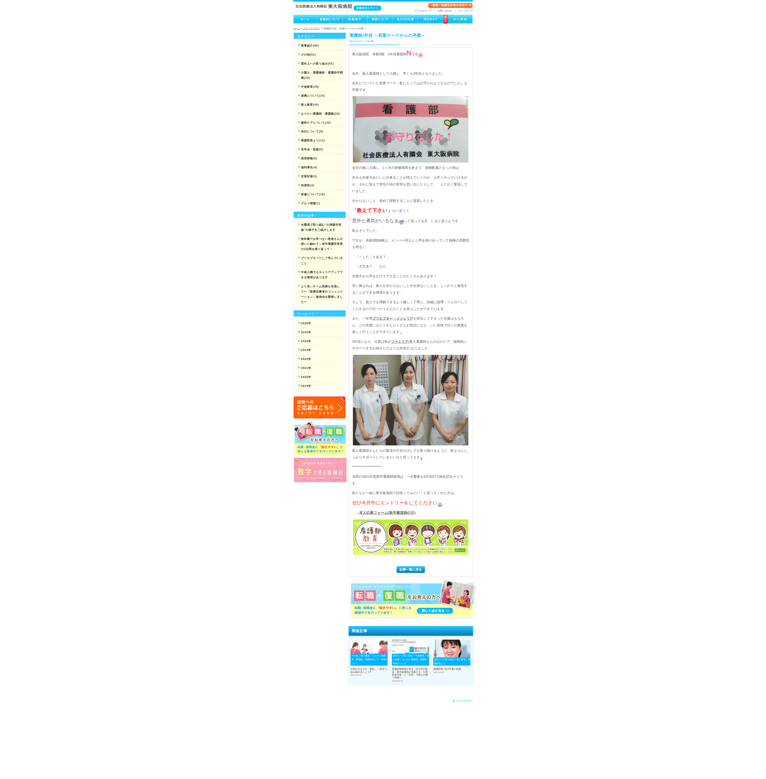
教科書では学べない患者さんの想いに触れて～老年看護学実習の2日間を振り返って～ (322, 244)
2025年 (306, 332)
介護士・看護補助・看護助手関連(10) (322, 75)
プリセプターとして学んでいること (322, 260)
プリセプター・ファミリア (392, 318)
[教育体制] (380, 22)
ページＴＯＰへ (464, 701)
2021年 (306, 368)
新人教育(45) (310, 104)
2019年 (306, 386)
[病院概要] (329, 22)
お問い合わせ (445, 10)
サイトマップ (465, 10)
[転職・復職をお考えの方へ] (450, 7)
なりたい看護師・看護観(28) (320, 113)
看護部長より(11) (313, 140)
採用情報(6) (309, 158)
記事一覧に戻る (411, 569)
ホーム (296, 28)
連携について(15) (313, 95)
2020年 (306, 377)
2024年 (306, 341)
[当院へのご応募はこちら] (320, 416)
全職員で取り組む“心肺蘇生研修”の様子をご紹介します (321, 227)
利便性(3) (307, 185)
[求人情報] (430, 22)
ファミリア (399, 342)
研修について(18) (313, 194)
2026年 (306, 323)
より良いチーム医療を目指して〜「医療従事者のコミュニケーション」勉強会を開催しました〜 (322, 294)
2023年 (306, 350)
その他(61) (308, 54)
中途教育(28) (310, 86)
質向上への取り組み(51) (317, 63)
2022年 (306, 359)
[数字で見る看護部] (320, 480)
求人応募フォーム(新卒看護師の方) (387, 513)
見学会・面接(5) (312, 149)
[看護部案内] (354, 22)
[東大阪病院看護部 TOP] (305, 22)
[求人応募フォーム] (458, 22)
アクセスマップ (423, 10)
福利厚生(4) (309, 167)
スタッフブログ (311, 28)
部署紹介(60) (310, 45)
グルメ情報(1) (310, 203)
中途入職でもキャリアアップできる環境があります (322, 275)
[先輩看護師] (405, 22)
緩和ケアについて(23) (316, 122)
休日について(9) (312, 131)
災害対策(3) (309, 176)
